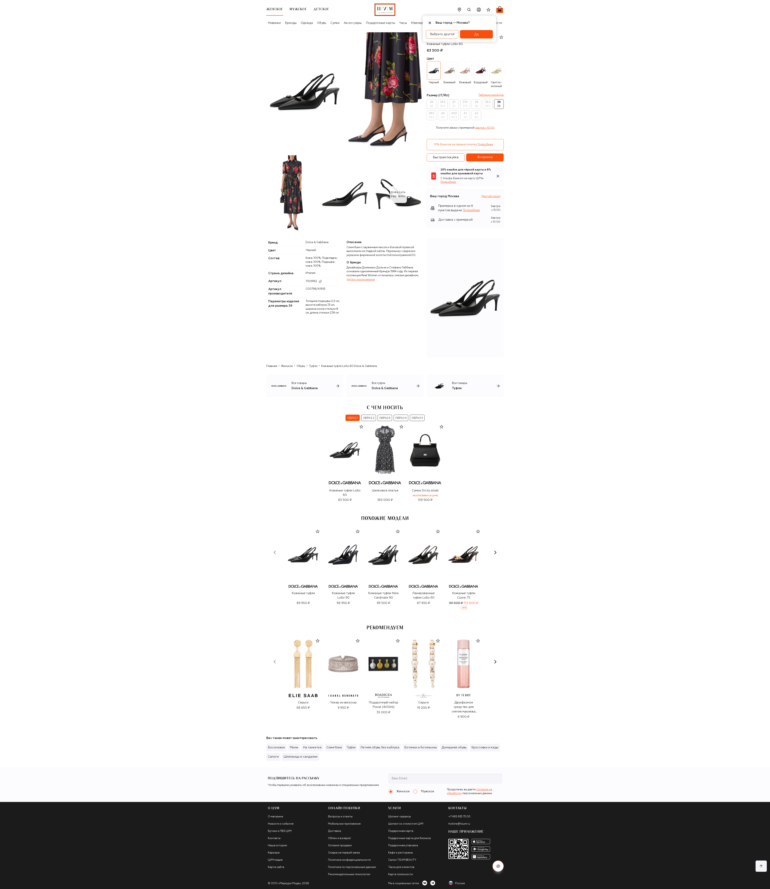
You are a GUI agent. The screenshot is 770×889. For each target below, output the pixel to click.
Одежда (307, 22)
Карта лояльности (400, 874)
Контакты (274, 838)
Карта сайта (276, 867)
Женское (287, 366)
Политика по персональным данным (352, 867)
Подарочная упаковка (403, 845)
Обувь (321, 22)
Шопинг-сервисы (399, 816)
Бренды (291, 22)
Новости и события (281, 824)
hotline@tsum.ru (459, 824)
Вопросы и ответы (340, 816)
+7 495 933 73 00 (459, 816)
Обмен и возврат (339, 838)
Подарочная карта (400, 831)
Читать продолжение (360, 279)
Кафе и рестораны (400, 852)
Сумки (334, 22)
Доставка (334, 831)
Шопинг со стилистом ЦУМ (405, 824)
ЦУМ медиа (275, 860)
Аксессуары (353, 22)
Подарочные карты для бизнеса (409, 838)
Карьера (274, 852)
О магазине (275, 816)
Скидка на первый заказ (344, 852)
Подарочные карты (380, 22)
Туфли (313, 366)
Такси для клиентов (401, 867)
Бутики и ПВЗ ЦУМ (280, 831)
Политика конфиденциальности (349, 860)
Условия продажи (340, 845)
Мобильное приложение (344, 824)
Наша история (277, 845)
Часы (403, 22)
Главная (271, 366)
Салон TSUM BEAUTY (402, 860)
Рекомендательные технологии (349, 874)
